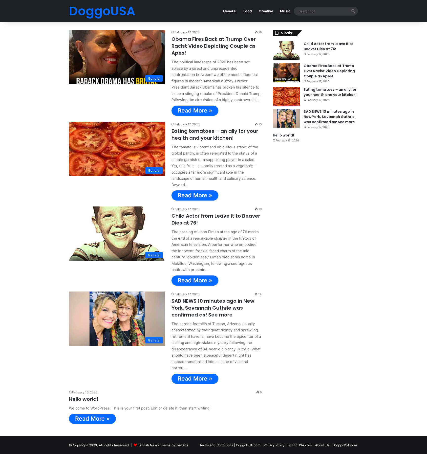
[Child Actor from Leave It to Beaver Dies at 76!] (286, 50)
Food (247, 11)
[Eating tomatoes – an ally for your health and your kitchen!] (286, 96)
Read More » (195, 110)
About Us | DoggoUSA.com (336, 445)
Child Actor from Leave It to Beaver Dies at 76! (329, 46)
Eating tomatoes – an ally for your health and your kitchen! (214, 134)
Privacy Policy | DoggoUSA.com (288, 445)
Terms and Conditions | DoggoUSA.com (229, 445)
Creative (266, 11)
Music (285, 11)
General (229, 11)
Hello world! (83, 399)
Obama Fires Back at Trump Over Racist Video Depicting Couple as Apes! (213, 46)
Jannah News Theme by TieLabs (163, 445)
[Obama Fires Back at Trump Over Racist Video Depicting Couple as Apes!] (286, 72)
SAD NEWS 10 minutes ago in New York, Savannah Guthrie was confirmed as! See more (212, 307)
